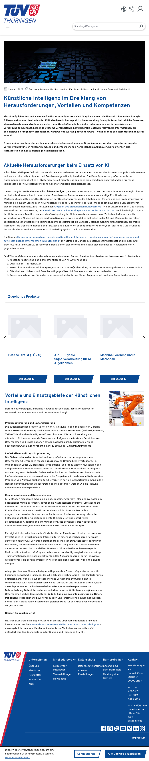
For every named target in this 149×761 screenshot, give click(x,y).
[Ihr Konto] (140, 9)
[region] (74, 339)
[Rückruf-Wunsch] (131, 9)
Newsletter (35, 675)
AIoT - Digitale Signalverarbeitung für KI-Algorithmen (73, 359)
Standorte (34, 670)
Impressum (35, 679)
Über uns (34, 666)
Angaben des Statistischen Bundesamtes (77, 206)
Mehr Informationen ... (17, 757)
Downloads (59, 679)
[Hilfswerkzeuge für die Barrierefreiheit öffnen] (123, 9)
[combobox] (105, 26)
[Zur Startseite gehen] (16, 14)
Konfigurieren (86, 753)
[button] (4, 339)
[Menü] (8, 26)
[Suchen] (141, 26)
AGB (31, 684)
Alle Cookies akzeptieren (124, 753)
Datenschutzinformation (92, 666)
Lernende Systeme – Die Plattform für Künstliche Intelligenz (64, 624)
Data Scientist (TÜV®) (24, 355)
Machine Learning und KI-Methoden (119, 357)
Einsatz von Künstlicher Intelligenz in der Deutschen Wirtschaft (79, 210)
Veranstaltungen (62, 674)
